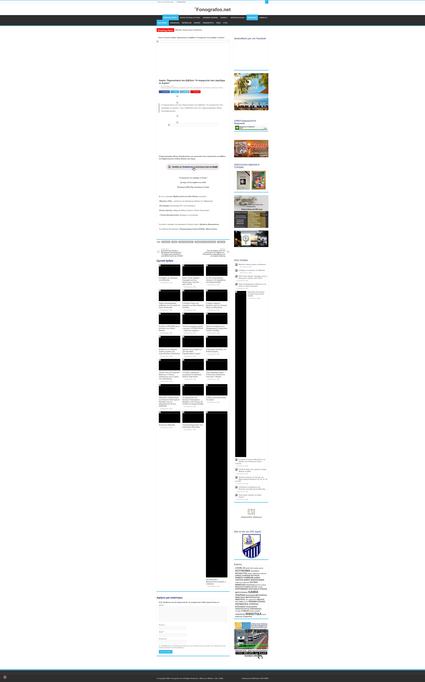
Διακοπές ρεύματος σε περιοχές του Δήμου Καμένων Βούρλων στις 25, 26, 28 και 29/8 (251, 479)
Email (161, 632)
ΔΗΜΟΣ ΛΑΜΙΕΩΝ (172, 88)
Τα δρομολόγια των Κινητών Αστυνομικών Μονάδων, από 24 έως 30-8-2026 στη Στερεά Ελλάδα (192, 401)
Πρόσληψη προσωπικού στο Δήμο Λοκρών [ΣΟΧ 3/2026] (255, 294)
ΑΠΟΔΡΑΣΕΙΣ (174, 23)
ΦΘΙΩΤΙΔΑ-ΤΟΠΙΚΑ (170, 17)
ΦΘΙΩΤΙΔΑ (221, 242)
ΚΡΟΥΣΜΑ (253, 589)
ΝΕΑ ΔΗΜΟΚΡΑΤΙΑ (251, 599)
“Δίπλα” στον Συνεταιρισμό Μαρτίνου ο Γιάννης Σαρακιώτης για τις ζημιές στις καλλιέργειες (169, 375)
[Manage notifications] (5, 677)
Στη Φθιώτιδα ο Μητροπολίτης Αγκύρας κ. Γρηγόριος (216, 582)
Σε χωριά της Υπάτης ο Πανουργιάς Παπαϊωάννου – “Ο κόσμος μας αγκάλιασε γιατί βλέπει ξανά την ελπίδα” (172, 252)
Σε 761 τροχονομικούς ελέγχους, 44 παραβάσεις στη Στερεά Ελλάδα (216, 280)
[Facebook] (249, 2)
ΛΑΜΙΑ (174, 242)
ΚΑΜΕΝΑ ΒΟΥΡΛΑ (251, 587)
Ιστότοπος (163, 639)
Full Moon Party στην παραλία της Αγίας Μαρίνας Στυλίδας (193, 305)
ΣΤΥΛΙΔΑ (238, 611)
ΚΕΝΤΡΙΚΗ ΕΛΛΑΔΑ (237, 17)
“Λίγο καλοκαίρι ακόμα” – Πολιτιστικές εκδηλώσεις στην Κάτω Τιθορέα (215, 374)
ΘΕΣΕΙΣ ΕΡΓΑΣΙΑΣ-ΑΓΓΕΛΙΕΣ (190, 17)
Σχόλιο (162, 605)
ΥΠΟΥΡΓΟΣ (240, 614)
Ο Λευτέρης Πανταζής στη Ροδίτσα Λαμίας (216, 350)
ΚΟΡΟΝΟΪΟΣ (241, 589)
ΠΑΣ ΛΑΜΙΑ (239, 602)
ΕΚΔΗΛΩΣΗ (166, 242)
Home (160, 37)
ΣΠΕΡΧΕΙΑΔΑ (256, 609)
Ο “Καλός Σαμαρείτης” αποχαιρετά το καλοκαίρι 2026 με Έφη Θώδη (191, 374)
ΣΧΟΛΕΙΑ (257, 611)
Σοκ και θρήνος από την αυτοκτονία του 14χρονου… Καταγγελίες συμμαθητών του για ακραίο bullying (214, 252)
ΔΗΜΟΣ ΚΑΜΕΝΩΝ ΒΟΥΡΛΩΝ (247, 575)
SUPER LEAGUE (258, 568)
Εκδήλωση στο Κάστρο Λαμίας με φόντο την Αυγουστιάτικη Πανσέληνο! (169, 351)
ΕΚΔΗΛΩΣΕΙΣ (252, 17)
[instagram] (253, 2)
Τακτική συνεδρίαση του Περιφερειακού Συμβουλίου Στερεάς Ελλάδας (216, 328)
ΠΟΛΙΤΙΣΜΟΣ (162, 23)
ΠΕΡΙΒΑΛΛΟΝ (186, 23)
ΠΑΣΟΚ (246, 601)
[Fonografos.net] (212, 9)
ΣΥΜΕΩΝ (245, 611)
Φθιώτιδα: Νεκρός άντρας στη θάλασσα (188, 30)
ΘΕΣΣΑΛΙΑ (239, 587)
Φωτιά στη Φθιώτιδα (167, 425)
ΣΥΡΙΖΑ (251, 611)
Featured (167, 37)
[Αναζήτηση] (266, 2)
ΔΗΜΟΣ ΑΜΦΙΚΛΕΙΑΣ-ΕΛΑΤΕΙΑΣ (257, 573)
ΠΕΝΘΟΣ (261, 602)
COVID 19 (240, 568)
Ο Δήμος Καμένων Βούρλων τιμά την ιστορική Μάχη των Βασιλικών (216, 305)
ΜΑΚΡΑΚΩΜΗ (250, 595)
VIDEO (218, 23)
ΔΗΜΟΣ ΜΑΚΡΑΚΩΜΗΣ (253, 580)
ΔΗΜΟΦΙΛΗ (182, 88)
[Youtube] (251, 2)
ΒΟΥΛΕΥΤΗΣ (241, 573)
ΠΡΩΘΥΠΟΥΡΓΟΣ (242, 609)
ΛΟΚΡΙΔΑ (240, 595)
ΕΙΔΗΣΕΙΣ (223, 17)
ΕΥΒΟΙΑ (263, 585)
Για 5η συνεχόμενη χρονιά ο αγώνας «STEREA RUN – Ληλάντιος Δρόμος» (192, 328)
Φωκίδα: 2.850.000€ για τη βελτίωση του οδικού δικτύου (169, 328)
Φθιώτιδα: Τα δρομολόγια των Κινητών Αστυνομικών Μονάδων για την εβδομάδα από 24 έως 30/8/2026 (169, 402)
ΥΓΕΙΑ (225, 23)
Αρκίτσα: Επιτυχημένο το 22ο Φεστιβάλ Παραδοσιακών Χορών (192, 351)
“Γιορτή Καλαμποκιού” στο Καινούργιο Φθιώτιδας (192, 426)
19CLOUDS (264, 678)
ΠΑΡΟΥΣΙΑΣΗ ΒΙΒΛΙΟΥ (186, 242)
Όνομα (162, 625)
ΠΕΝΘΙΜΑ (252, 602)
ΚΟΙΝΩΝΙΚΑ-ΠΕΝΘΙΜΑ (210, 17)
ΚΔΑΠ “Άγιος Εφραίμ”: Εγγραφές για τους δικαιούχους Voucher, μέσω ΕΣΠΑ (191, 281)
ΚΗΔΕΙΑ (260, 587)
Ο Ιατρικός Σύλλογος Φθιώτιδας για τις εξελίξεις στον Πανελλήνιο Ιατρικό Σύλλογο (250, 461)
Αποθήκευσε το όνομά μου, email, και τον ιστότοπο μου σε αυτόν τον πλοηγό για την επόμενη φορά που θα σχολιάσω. (192, 646)
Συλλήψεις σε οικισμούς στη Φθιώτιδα (168, 279)
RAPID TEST (249, 568)
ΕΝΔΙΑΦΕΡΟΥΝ (208, 23)
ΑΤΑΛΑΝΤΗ (255, 571)
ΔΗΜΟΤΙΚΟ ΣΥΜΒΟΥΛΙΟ (242, 582)
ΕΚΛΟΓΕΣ (258, 585)
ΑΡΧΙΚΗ (159, 17)
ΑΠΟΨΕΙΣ (197, 23)
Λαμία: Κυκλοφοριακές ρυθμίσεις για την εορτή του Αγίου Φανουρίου (169, 305)
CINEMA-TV (263, 17)
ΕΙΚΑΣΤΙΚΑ (189, 88)
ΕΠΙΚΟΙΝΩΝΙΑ (181, 2)
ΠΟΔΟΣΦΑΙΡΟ (251, 607)
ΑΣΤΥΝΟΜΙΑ (242, 570)
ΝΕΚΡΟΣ (261, 599)
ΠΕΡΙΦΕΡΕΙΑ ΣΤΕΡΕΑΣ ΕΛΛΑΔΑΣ (205, 242)
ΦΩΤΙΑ (264, 614)
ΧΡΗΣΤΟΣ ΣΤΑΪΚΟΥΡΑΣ (243, 617)
